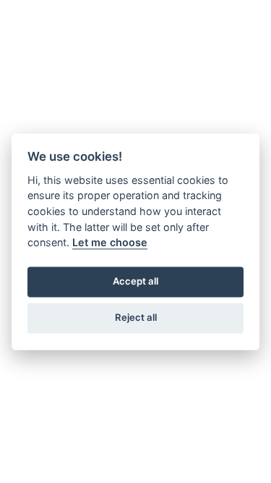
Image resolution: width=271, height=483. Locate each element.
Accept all (135, 281)
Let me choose (109, 243)
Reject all (136, 318)
